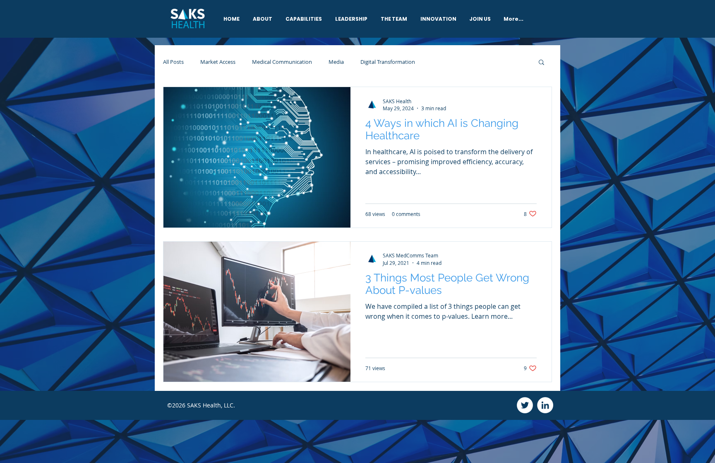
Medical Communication (282, 61)
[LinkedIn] (545, 405)
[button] (541, 62)
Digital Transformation (387, 61)
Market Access (217, 61)
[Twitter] (525, 405)
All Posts (173, 61)
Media (336, 61)
